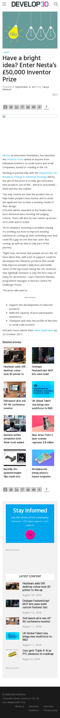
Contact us (33, 710)
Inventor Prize (15, 159)
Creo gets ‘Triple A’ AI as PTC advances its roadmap (38, 653)
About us (19, 706)
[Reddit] (28, 107)
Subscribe (48, 706)
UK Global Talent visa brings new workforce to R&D (37, 637)
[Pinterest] (22, 107)
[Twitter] (11, 107)
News (6, 52)
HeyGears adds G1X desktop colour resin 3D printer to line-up (36, 587)
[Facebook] (5, 107)
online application (44, 330)
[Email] (33, 107)
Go (30, 534)
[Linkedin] (16, 107)
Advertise (33, 706)
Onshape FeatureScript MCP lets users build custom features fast (35, 604)
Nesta (6, 155)
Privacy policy (51, 710)
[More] (39, 107)
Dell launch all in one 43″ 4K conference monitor (36, 620)
